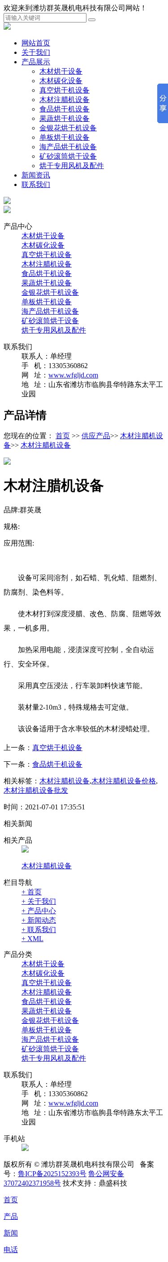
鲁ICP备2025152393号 (52, 1174)
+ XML (32, 938)
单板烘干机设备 (64, 137)
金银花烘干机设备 (68, 128)
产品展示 (36, 62)
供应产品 (96, 436)
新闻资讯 (36, 175)
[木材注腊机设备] (25, 850)
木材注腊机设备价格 (123, 781)
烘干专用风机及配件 (71, 165)
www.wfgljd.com (73, 375)
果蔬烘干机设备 (64, 118)
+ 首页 (32, 892)
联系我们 (36, 184)
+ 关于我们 (39, 901)
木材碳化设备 (60, 80)
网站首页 (36, 43)
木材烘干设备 (60, 71)
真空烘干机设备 (64, 90)
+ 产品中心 (39, 911)
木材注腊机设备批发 (36, 790)
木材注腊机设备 (64, 99)
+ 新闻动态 (39, 920)
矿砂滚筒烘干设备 (68, 156)
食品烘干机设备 (64, 109)
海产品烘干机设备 (68, 147)
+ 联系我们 (39, 929)
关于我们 (36, 52)
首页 (63, 436)
